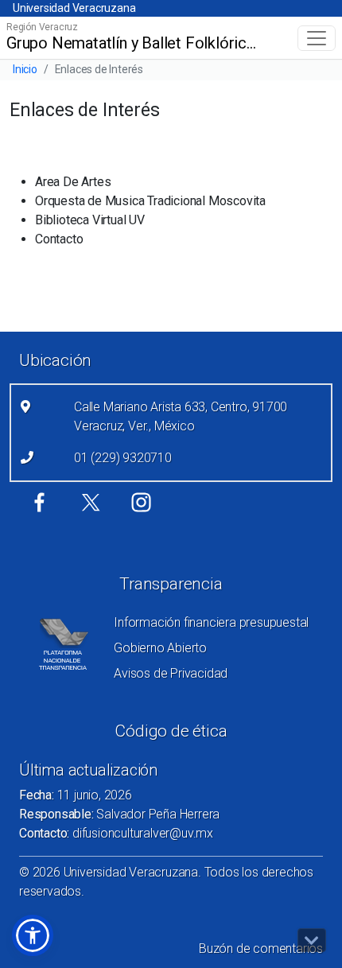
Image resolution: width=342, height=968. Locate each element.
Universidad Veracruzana (74, 8)
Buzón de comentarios (261, 948)
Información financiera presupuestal (211, 622)
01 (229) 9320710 (123, 457)
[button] (32, 935)
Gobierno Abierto (160, 647)
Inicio (25, 69)
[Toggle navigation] (316, 38)
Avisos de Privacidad (170, 673)
